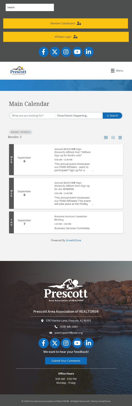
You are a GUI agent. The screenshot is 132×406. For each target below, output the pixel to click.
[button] (106, 137)
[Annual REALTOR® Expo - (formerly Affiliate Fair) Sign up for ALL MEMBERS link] (43, 193)
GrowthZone (73, 240)
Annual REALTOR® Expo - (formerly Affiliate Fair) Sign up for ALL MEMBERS (72, 186)
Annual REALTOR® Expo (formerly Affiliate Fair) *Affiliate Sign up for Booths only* (72, 152)
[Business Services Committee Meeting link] (43, 222)
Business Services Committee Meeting (70, 218)
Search (114, 115)
